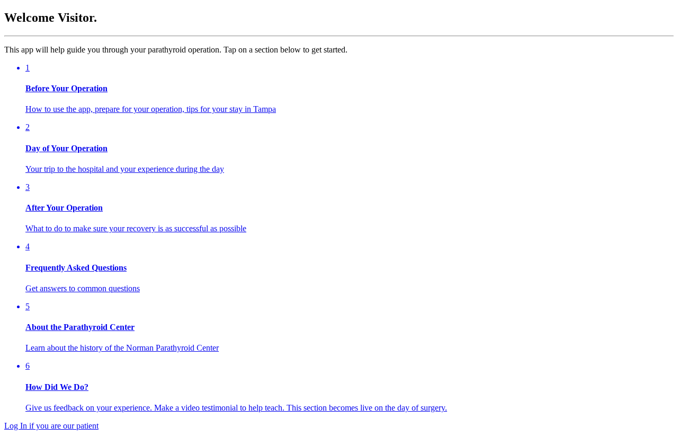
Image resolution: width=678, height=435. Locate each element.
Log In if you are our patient (51, 425)
